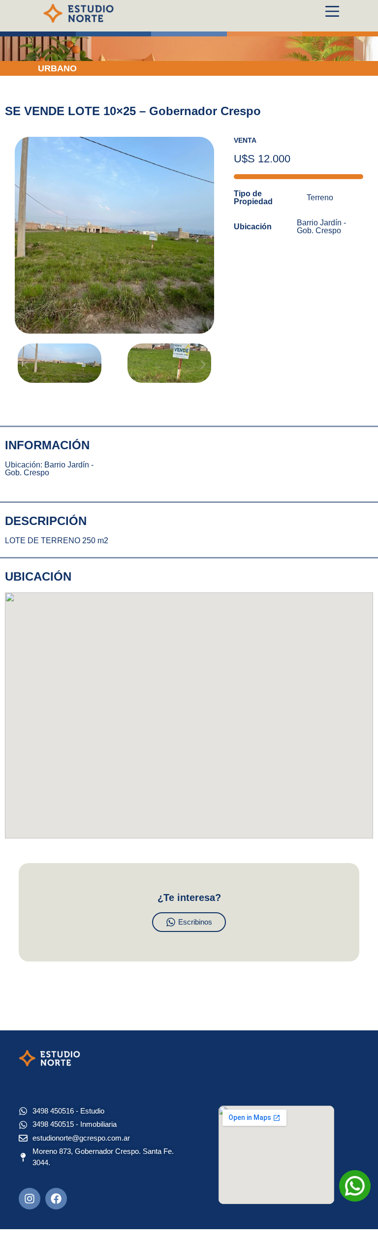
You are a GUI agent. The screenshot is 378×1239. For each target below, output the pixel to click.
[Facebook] (56, 1198)
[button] (26, 365)
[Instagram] (29, 1198)
